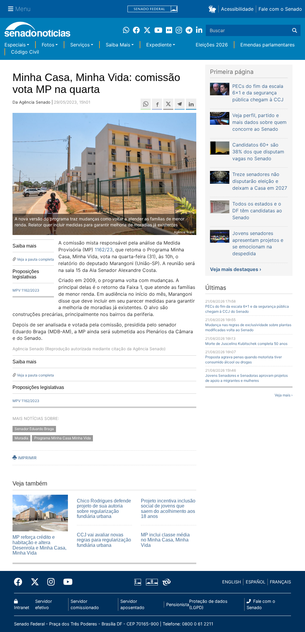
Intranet (21, 607)
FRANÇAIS (280, 581)
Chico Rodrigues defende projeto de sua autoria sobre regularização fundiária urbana (104, 508)
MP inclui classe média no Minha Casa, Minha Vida (165, 540)
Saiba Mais (118, 45)
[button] (213, 9)
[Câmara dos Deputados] (137, 581)
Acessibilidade (237, 9)
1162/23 (104, 250)
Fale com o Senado (280, 9)
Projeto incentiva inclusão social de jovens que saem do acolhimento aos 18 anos (168, 508)
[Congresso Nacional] (152, 581)
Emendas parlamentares (267, 45)
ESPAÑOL (255, 581)
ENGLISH (231, 581)
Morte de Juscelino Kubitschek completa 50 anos (246, 343)
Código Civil (25, 52)
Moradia (21, 438)
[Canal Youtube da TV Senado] (66, 582)
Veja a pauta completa (35, 259)
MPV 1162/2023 (26, 290)
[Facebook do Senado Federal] (20, 582)
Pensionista (177, 604)
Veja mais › (283, 395)
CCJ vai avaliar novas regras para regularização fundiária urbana (104, 540)
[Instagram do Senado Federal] (51, 582)
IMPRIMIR (27, 457)
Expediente (159, 45)
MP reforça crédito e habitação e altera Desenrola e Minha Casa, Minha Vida (39, 545)
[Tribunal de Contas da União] (166, 581)
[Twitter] (35, 582)
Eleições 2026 (212, 45)
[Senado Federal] (152, 9)
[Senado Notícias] (37, 31)
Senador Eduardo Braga (34, 429)
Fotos (48, 45)
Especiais (15, 45)
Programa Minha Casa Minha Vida (62, 438)
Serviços (80, 45)
